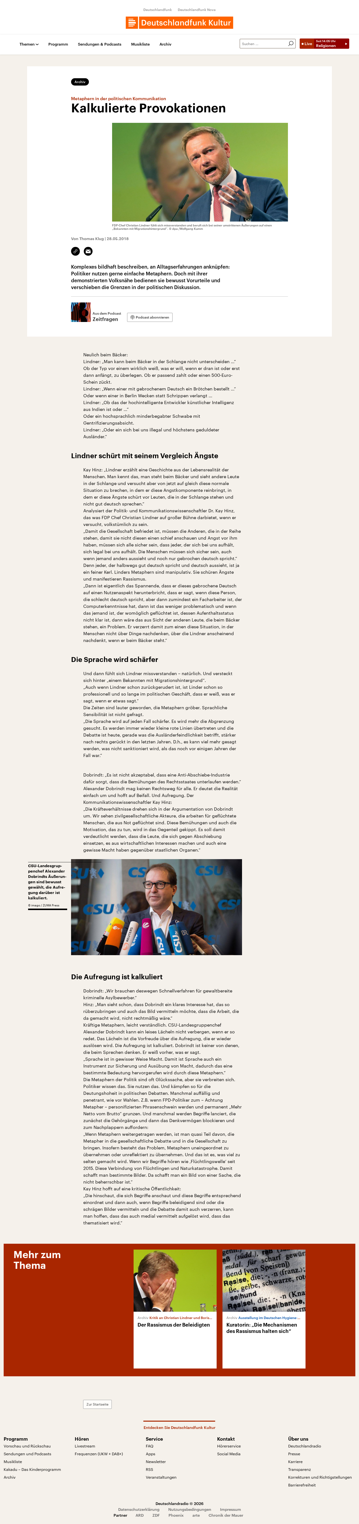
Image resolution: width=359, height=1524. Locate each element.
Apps (150, 1453)
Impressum (230, 1509)
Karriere (295, 1461)
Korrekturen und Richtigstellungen (320, 1477)
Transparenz (299, 1469)
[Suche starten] (290, 43)
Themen (27, 44)
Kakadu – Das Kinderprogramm (32, 1469)
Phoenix (176, 1515)
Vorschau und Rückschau (27, 1446)
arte (196, 1515)
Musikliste (140, 44)
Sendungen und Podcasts (27, 1453)
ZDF (156, 1515)
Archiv (165, 44)
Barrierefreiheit (302, 1485)
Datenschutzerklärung (138, 1509)
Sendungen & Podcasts (99, 44)
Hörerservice (229, 1446)
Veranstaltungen (161, 1477)
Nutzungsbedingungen (189, 1509)
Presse (294, 1453)
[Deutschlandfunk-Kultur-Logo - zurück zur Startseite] (179, 23)
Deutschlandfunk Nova (197, 10)
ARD (140, 1515)
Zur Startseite (97, 1404)
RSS (149, 1469)
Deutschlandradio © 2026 (179, 1503)
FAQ (149, 1446)
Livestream (85, 1446)
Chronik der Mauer (226, 1515)
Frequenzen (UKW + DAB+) (99, 1453)
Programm (58, 44)
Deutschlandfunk (157, 10)
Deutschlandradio (304, 1446)
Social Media (229, 1453)
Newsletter (156, 1461)
